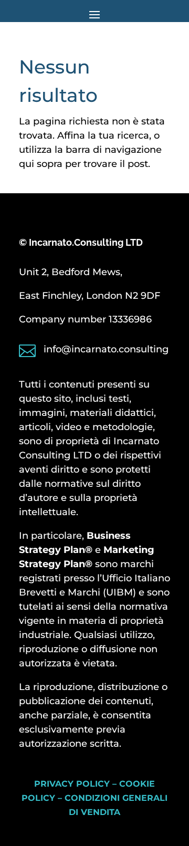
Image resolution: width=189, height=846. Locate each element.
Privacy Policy (72, 784)
